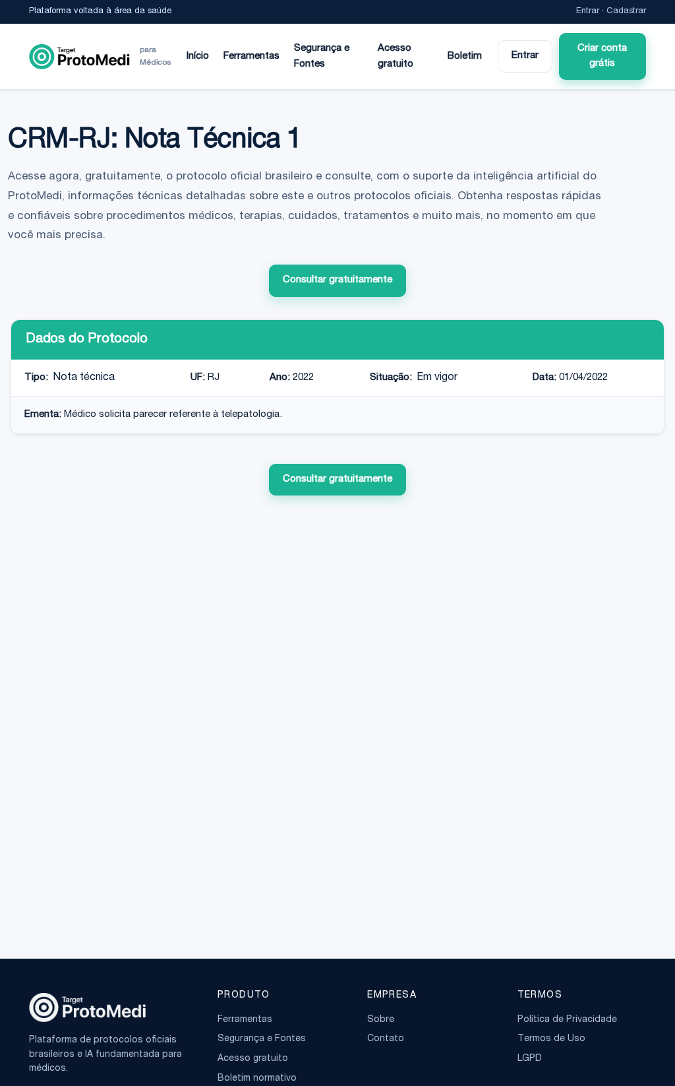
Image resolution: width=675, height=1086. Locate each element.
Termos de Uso (551, 1039)
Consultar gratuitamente (337, 280)
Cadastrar (626, 11)
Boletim (465, 56)
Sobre (380, 1020)
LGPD (529, 1059)
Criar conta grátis (602, 56)
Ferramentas (251, 56)
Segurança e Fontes (321, 56)
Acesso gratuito (395, 56)
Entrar (587, 11)
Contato (385, 1039)
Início (198, 56)
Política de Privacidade (567, 1020)
